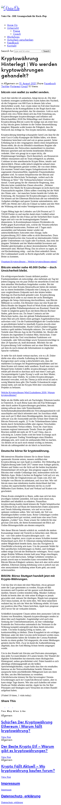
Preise (16, 31)
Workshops (13, 37)
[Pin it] (11, 706)
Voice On (12, 25)
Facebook (50, 83)
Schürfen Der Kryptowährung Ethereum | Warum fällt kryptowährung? (26, 726)
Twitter (5, 86)
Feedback (13, 42)
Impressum (10, 783)
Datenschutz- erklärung (21, 796)
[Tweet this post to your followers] (7, 706)
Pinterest (15, 86)
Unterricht (13, 28)
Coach (17, 34)
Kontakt (11, 45)
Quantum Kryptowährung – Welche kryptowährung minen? (29, 261)
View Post (6, 737)
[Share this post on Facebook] (3, 706)
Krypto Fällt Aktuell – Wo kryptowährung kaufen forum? (28, 768)
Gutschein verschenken (20, 39)
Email (24, 86)
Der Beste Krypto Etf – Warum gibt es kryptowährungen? (27, 748)
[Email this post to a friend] (14, 706)
